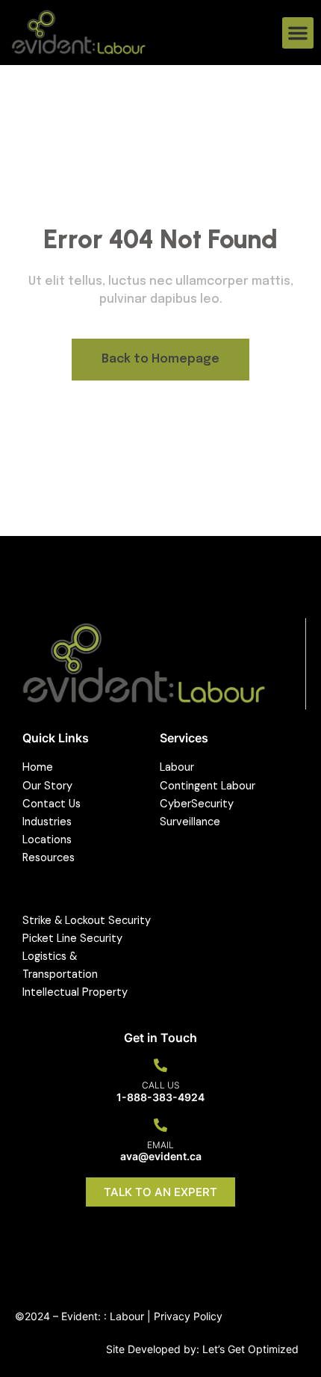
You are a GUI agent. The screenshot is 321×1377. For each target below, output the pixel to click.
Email (160, 1144)
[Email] (160, 1125)
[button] (298, 33)
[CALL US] (160, 1065)
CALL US (161, 1085)
